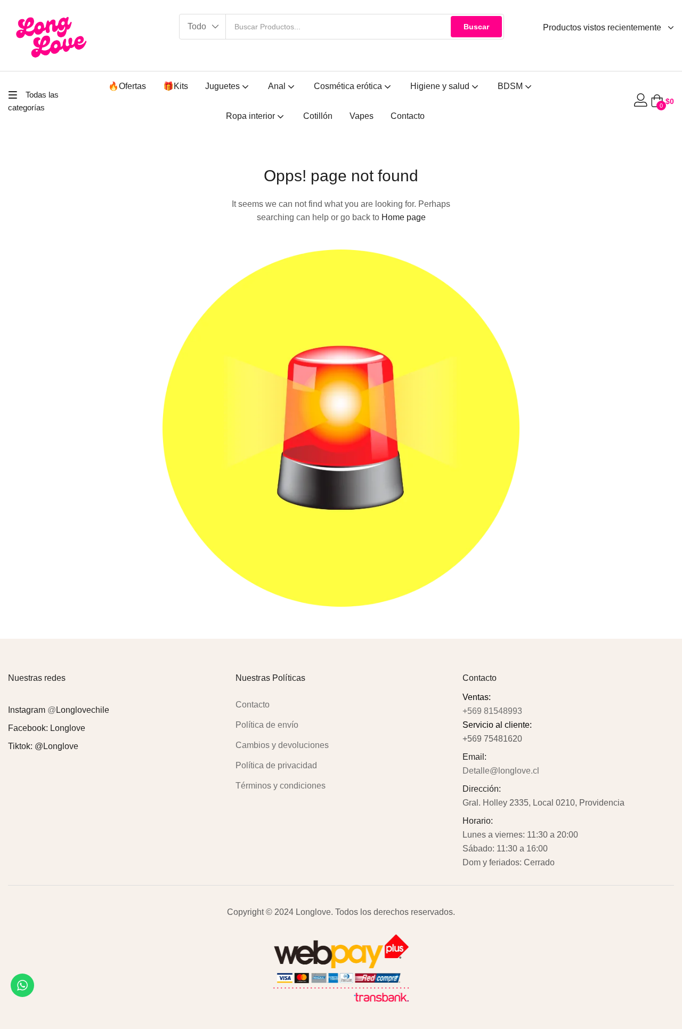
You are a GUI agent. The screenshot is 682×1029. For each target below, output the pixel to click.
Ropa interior (251, 115)
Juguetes (223, 86)
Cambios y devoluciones (282, 745)
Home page (403, 217)
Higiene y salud (441, 86)
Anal (278, 86)
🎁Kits (175, 86)
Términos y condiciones (281, 785)
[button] (203, 26)
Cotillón (317, 115)
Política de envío (267, 724)
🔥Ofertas (127, 86)
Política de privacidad (276, 765)
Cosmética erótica (349, 86)
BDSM (511, 86)
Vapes (362, 115)
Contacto (408, 115)
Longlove (67, 728)
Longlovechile (82, 709)
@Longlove (56, 746)
